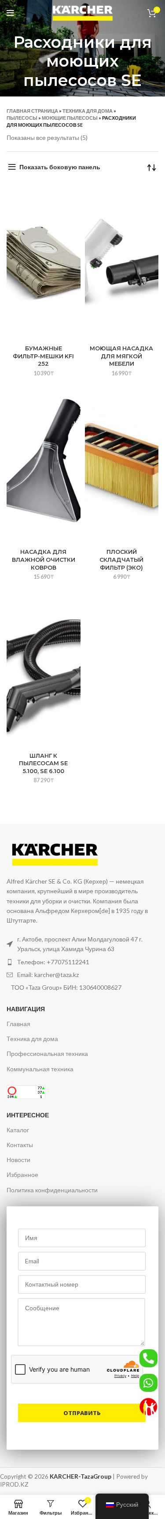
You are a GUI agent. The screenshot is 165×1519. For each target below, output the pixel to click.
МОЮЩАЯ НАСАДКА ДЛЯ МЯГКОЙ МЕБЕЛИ (121, 356)
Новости (18, 1159)
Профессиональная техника (47, 1053)
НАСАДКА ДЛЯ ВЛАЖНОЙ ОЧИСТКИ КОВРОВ (43, 560)
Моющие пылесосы (70, 118)
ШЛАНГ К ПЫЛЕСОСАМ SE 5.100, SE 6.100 (43, 763)
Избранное (22, 1174)
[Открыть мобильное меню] (10, 13)
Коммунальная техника (40, 1069)
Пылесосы (22, 118)
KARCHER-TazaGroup (80, 1476)
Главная (18, 1023)
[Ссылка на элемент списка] (82, 962)
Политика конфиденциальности (52, 1190)
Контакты (20, 1144)
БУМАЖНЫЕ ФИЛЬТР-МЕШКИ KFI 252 (43, 356)
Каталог (18, 1130)
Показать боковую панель (59, 167)
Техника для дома (87, 111)
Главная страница (32, 111)
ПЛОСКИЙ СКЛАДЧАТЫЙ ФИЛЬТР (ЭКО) (121, 560)
